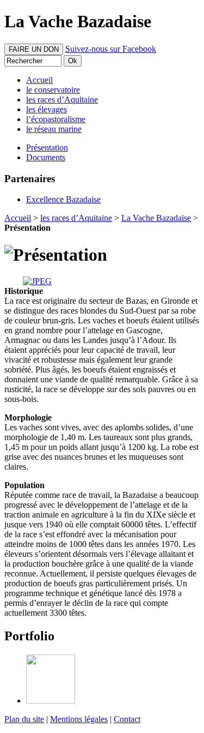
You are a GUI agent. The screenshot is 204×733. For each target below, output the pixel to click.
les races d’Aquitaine (76, 218)
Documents (45, 157)
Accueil (17, 218)
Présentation (47, 147)
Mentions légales (79, 719)
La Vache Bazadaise (156, 218)
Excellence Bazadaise (63, 199)
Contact (127, 719)
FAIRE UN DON (34, 49)
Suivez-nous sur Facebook (110, 48)
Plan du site (24, 719)
